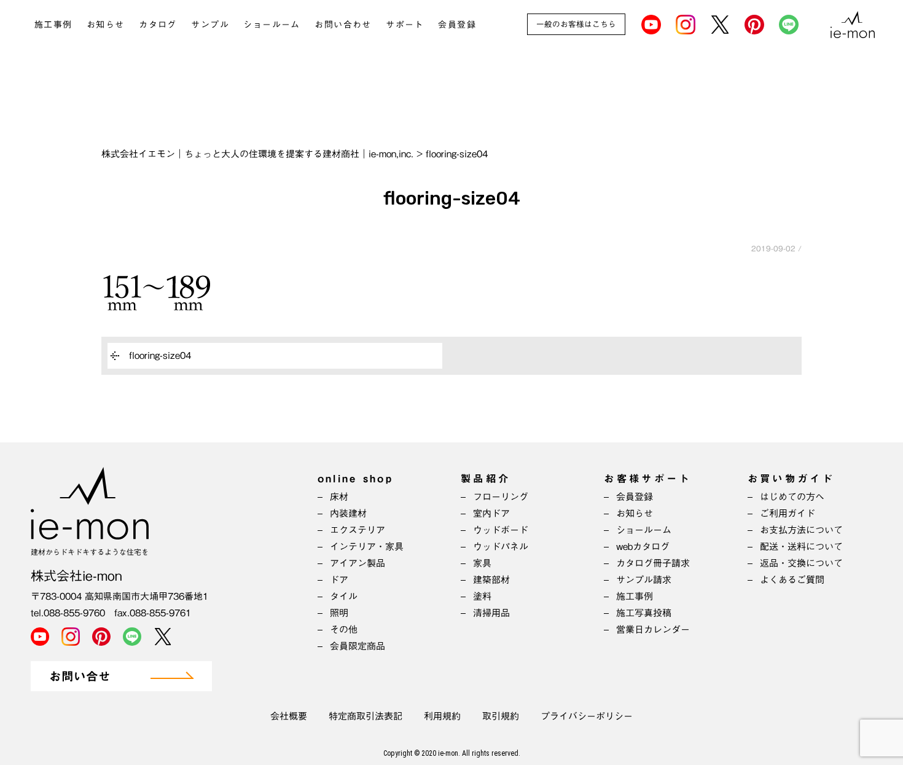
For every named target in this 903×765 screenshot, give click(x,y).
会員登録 (457, 24)
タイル (344, 596)
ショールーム (271, 24)
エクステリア (357, 530)
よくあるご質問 (792, 579)
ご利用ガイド (787, 513)
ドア (339, 579)
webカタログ (643, 546)
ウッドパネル (500, 546)
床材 (339, 496)
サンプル (210, 24)
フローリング (500, 496)
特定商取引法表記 (365, 716)
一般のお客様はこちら (576, 24)
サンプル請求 (643, 579)
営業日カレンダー (653, 629)
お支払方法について (801, 530)
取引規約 (500, 716)
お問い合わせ (343, 24)
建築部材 (491, 579)
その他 (344, 629)
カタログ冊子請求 (653, 563)
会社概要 (288, 716)
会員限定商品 (357, 646)
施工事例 (53, 24)
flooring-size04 (160, 355)
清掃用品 (491, 613)
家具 (482, 563)
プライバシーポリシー (587, 716)
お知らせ (106, 24)
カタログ (158, 24)
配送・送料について (801, 546)
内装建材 (348, 513)
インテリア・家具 (367, 546)
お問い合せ (80, 677)
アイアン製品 (357, 563)
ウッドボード (500, 530)
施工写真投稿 (643, 613)
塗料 (482, 596)
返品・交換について (801, 563)
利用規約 (442, 716)
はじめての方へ (792, 496)
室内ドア (491, 513)
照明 (339, 613)
